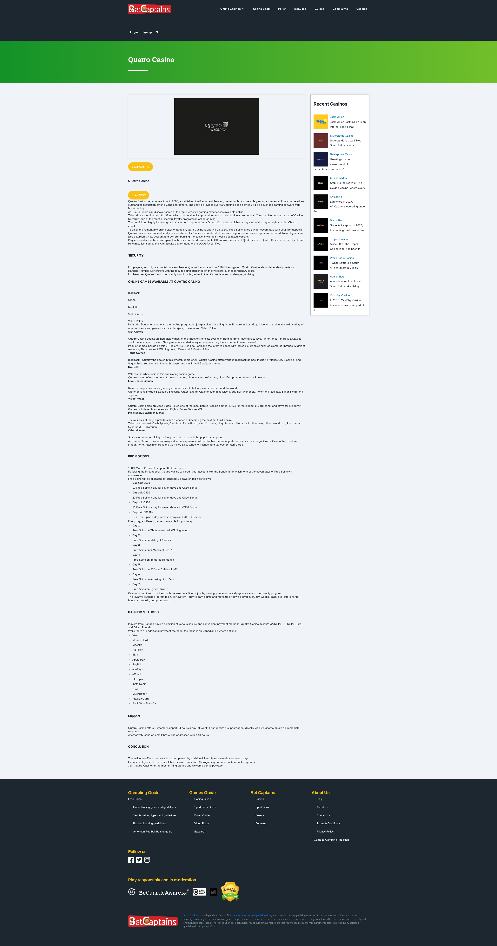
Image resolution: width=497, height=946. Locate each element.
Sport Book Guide (205, 807)
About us (322, 807)
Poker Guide (202, 815)
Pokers (259, 815)
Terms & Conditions (329, 823)
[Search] (157, 32)
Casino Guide (202, 798)
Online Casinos (230, 8)
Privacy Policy (325, 831)
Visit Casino (140, 166)
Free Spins (135, 798)
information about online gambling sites (249, 915)
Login (134, 32)
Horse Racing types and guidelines (154, 807)
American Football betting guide (152, 831)
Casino (259, 798)
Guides (319, 8)
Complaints (340, 8)
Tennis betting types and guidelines (154, 815)
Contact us (323, 815)
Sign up (147, 32)
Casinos (361, 8)
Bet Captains (190, 915)
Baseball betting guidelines (149, 823)
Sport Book (262, 807)
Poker (282, 8)
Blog (319, 798)
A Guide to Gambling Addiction (330, 839)
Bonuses (300, 8)
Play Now (139, 195)
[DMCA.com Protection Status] (230, 892)
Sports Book (261, 8)
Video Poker (201, 823)
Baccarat (199, 831)
